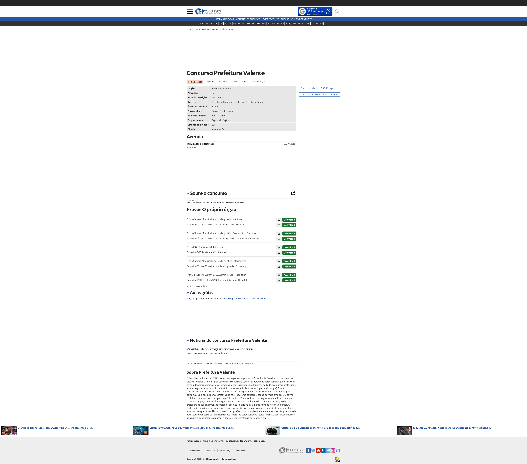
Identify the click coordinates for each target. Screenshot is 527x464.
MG (264, 23)
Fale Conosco (209, 450)
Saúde (215, 106)
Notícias (245, 81)
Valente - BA (218, 129)
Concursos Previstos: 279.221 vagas (318, 94)
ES (239, 23)
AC (207, 23)
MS (258, 23)
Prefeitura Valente (221, 88)
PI (286, 23)
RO (303, 23)
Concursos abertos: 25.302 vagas (317, 88)
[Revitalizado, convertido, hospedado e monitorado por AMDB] (337, 459)
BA (225, 23)
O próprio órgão (220, 120)
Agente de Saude (255, 102)
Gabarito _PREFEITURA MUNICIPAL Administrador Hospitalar (218, 280)
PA (268, 23)
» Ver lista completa (197, 286)
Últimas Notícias (224, 19)
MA (248, 23)
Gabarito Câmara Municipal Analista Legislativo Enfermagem (218, 266)
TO (325, 23)
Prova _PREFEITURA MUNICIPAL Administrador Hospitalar (216, 274)
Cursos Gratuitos (301, 19)
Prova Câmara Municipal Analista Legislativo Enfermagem (216, 260)
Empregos (268, 19)
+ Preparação (259, 81)
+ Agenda (209, 81)
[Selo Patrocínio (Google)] (315, 11)
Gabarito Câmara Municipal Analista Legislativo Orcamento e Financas (223, 238)
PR (278, 23)
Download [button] (289, 219)
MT (253, 23)
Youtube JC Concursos (234, 298)
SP (317, 23)
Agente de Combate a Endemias (228, 102)
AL (212, 23)
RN (294, 23)
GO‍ (243, 23)
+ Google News (221, 363)
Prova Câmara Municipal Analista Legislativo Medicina (214, 219)
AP (216, 23)
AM (221, 23)
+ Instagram (247, 363)
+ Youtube (235, 363)
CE (230, 23)
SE (321, 23)
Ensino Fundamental (222, 111)
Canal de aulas (258, 298)
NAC (202, 23)
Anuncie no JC (225, 450)
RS (299, 23)
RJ (290, 23)
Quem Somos (194, 450)
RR (308, 23)
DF (234, 23)
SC (312, 23)
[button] (279, 220)
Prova (233, 81)
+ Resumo (222, 81)
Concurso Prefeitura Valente (223, 29)
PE (282, 23)
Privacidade (240, 450)
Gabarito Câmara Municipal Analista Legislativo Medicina (216, 224)
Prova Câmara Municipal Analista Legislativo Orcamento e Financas (221, 233)
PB (273, 23)
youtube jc (283, 19)
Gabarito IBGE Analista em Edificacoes (206, 252)
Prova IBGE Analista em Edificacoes (205, 247)
